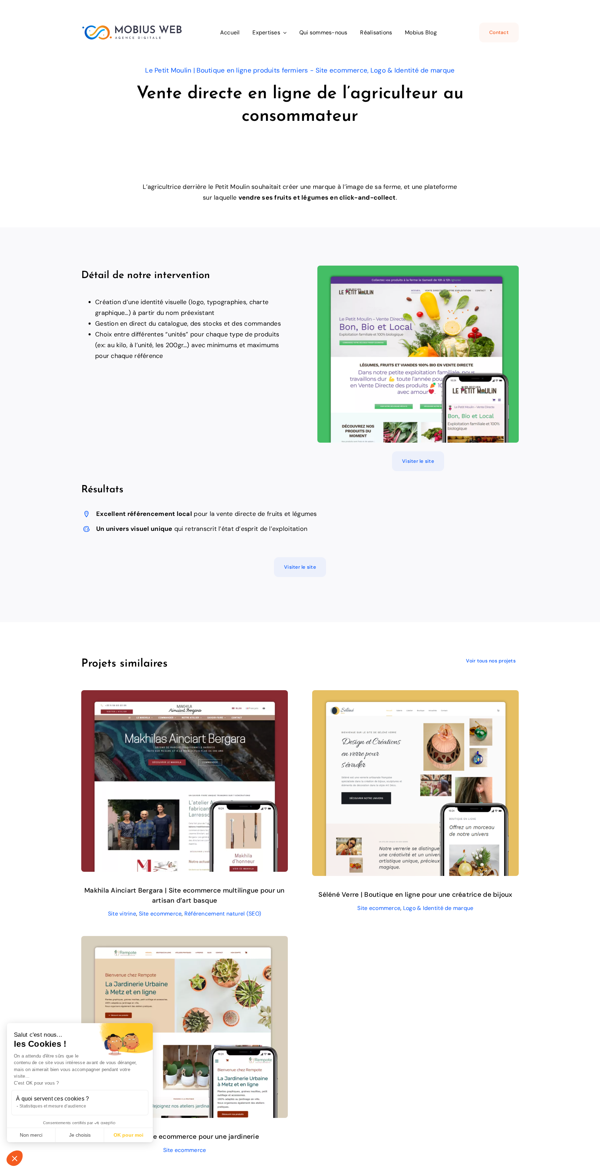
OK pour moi (128, 1135)
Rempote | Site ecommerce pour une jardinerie (184, 1136)
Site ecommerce (160, 913)
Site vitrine (122, 913)
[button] (14, 1158)
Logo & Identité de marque (438, 908)
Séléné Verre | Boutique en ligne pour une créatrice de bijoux (415, 894)
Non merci (31, 1135)
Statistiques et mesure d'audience (52, 1106)
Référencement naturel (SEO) (222, 913)
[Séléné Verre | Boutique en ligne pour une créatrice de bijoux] (415, 695)
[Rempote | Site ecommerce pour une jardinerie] (184, 941)
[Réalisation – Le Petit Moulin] (418, 269)
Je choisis (80, 1135)
